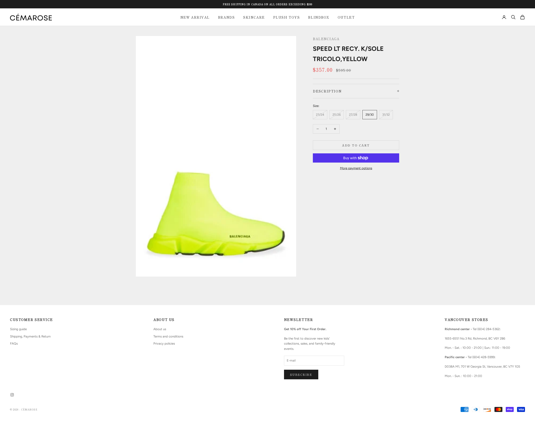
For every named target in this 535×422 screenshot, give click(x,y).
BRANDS (226, 17)
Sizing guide (18, 329)
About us (159, 329)
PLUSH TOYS (286, 17)
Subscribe (301, 374)
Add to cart (356, 145)
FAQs (14, 343)
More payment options (356, 168)
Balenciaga (326, 38)
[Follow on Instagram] (12, 395)
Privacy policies (164, 343)
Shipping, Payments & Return (30, 336)
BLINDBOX (318, 17)
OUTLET (346, 17)
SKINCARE (254, 17)
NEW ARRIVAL (195, 17)
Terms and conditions (168, 336)
